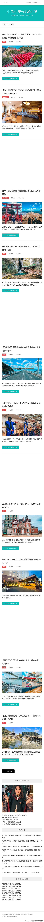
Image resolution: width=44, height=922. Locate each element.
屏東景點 (11, 893)
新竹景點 (11, 886)
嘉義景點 (11, 891)
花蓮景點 (18, 895)
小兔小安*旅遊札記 (22, 12)
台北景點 (11, 884)
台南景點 (18, 891)
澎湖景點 (11, 897)
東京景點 (11, 900)
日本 (4, 41)
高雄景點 (4, 893)
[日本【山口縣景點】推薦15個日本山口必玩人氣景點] (22, 212)
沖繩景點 (4, 900)
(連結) (19, 822)
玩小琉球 (4, 895)
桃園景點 (4, 886)
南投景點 (18, 888)
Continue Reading (10, 78)
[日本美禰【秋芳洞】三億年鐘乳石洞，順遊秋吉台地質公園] (22, 268)
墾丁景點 (18, 893)
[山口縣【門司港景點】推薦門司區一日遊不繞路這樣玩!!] (22, 525)
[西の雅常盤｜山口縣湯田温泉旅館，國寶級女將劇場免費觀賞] (22, 425)
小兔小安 (11, 41)
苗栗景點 (18, 886)
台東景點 (11, 895)
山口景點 (5, 97)
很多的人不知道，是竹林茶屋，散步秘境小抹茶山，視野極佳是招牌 (22, 846)
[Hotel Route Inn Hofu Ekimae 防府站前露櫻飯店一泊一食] (22, 581)
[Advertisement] (22, 165)
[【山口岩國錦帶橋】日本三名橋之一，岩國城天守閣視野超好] (22, 737)
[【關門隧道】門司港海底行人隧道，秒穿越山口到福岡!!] (22, 682)
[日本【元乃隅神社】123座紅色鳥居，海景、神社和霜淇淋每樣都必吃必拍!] (22, 56)
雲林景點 (4, 891)
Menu (6, 3)
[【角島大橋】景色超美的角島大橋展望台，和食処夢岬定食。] (22, 369)
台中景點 (4, 888)
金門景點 (18, 897)
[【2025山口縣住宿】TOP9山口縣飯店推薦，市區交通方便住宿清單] (22, 112)
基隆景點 (4, 884)
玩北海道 (18, 900)
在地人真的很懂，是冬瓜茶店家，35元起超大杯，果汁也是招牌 (20, 872)
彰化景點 (11, 888)
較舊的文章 (9, 771)
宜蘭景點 (4, 897)
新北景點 (18, 884)
